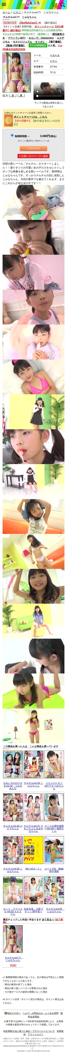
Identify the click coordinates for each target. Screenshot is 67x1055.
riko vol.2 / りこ (33, 868)
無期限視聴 (22, 136)
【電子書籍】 (55, 41)
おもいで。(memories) (41, 37)
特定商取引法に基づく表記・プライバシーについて (29, 1031)
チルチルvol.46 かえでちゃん (13, 827)
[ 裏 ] (21, 95)
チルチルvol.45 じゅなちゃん (33, 784)
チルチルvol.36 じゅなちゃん (13, 870)
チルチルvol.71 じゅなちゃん (14, 959)
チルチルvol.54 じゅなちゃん (55, 910)
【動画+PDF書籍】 (15, 45)
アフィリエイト (35, 1034)
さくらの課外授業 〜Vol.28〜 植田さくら (54, 828)
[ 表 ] (12, 95)
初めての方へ (14, 1013)
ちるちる (55, 55)
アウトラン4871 (17, 37)
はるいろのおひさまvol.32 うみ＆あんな (13, 785)
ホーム (6, 12)
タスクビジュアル (22, 41)
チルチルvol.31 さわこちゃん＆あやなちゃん (33, 828)
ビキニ (17, 12)
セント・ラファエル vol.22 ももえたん (13, 911)
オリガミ (40, 41)
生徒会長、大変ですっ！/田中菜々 (33, 910)
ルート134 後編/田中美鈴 (54, 870)
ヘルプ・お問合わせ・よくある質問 (40, 1013)
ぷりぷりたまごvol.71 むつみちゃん (54, 785)
